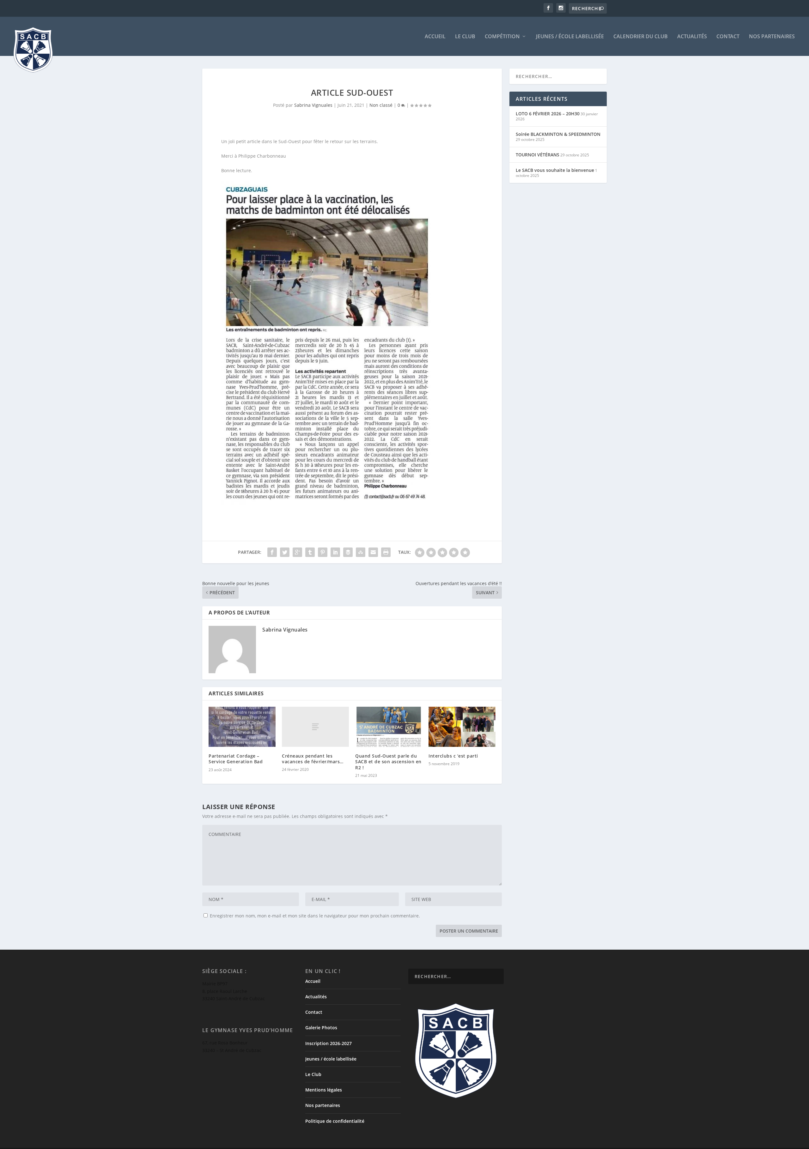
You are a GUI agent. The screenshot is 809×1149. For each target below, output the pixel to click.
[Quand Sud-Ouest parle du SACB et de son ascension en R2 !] (388, 727)
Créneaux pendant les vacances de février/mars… (313, 759)
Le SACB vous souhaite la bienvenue (555, 170)
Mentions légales (323, 1090)
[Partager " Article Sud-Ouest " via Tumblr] (310, 552)
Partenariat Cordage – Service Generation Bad (236, 759)
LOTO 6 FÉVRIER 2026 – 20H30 (548, 114)
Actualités (692, 37)
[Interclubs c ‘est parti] (462, 727)
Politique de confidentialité (334, 1121)
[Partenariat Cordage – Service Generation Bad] (242, 727)
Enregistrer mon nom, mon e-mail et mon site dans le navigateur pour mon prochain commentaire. (315, 916)
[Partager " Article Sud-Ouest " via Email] (373, 552)
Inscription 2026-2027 (328, 1043)
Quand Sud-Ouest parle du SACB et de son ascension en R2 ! (388, 761)
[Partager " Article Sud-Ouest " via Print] (386, 552)
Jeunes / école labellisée (570, 37)
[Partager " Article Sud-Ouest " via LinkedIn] (335, 552)
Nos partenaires (772, 37)
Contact (727, 37)
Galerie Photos (321, 1028)
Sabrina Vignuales (313, 105)
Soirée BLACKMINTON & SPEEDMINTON (558, 134)
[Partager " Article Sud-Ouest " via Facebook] (272, 552)
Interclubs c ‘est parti (453, 756)
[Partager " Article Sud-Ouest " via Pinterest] (322, 552)
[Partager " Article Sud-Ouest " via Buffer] (348, 552)
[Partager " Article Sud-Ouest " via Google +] (297, 552)
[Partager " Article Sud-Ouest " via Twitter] (284, 552)
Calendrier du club (640, 37)
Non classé (380, 105)
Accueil (435, 37)
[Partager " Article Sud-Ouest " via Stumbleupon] (360, 552)
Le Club (465, 37)
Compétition (502, 37)
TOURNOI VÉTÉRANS (537, 155)
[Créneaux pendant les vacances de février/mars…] (315, 727)
